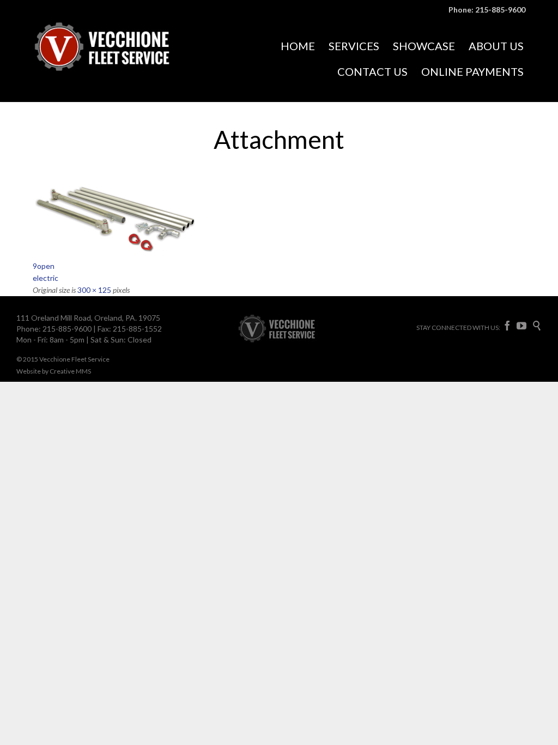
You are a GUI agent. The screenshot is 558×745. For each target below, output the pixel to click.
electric (45, 278)
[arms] (279, 218)
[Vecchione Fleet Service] (114, 59)
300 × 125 (94, 290)
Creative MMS (70, 371)
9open (43, 266)
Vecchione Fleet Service (74, 359)
